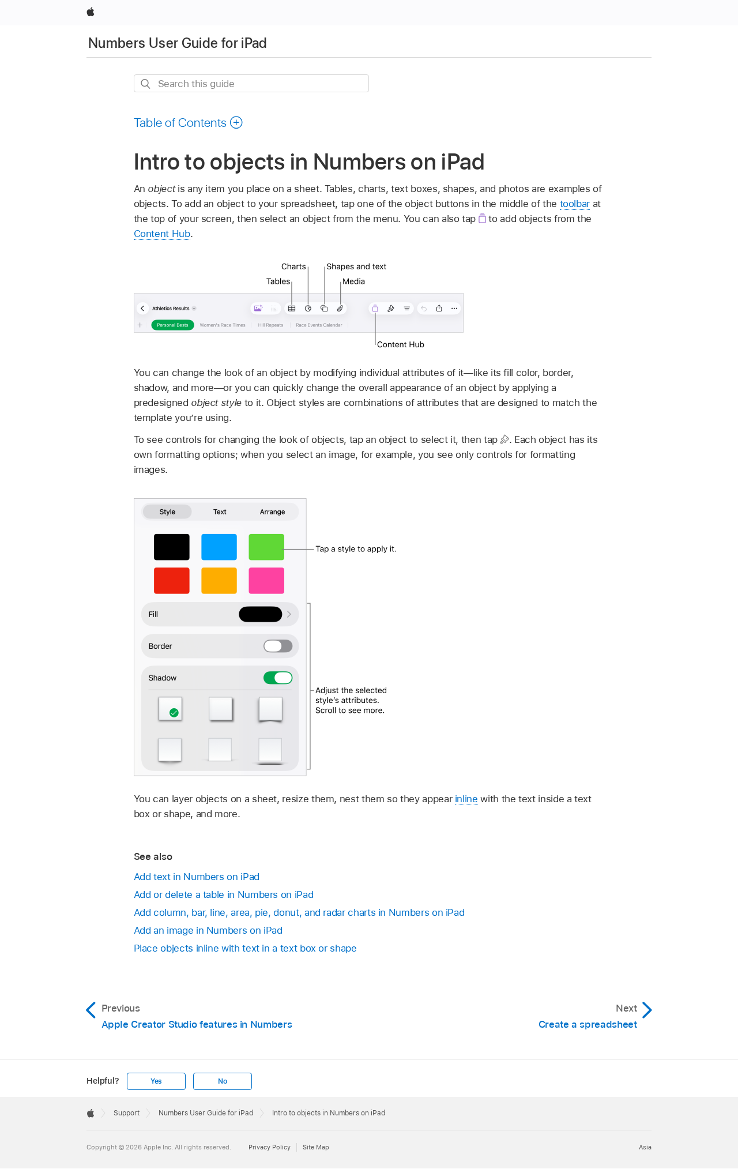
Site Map (316, 1147)
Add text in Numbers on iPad (196, 876)
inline (466, 799)
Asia (645, 1147)
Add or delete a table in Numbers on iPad (224, 894)
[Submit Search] (146, 84)
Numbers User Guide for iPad (178, 43)
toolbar (575, 203)
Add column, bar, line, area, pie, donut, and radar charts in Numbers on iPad (299, 912)
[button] (189, 122)
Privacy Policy (269, 1147)
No (222, 1081)
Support (127, 1113)
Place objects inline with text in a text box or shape (245, 948)
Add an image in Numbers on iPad (208, 930)
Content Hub (162, 233)
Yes (156, 1081)
